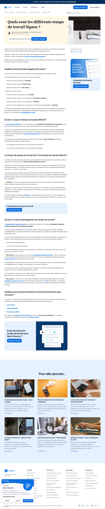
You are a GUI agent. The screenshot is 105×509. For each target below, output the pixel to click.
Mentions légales (29, 505)
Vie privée (36, 505)
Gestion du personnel (52, 478)
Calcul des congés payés (72, 495)
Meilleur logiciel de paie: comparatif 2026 (72, 484)
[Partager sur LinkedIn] (72, 51)
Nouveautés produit (90, 480)
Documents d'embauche (72, 492)
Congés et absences (52, 475)
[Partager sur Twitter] (77, 51)
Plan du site (16, 505)
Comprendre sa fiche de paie (73, 478)
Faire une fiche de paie (71, 473)
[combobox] (83, 13)
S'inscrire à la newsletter (91, 483)
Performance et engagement (54, 487)
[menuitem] (18, 7)
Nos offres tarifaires (51, 492)
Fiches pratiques (89, 473)
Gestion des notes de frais (53, 480)
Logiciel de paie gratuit (72, 480)
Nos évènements (89, 485)
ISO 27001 (47, 505)
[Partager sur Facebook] (74, 51)
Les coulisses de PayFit (91, 475)
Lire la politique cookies (9, 496)
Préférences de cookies (56, 505)
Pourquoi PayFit (31, 473)
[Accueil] (8, 7)
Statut (41, 505)
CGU (11, 505)
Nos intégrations (51, 490)
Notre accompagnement (33, 478)
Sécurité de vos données (53, 497)
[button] (5, 506)
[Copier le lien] (80, 51)
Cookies (22, 505)
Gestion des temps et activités (51, 484)
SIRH (67, 490)
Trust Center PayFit (90, 488)
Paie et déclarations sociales (54, 473)
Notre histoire (30, 475)
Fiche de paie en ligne (71, 475)
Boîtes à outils (88, 478)
